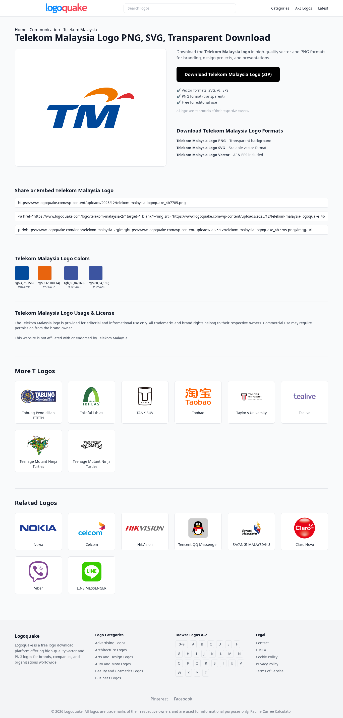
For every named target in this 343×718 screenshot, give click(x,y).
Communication (45, 29)
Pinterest (159, 699)
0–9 (182, 644)
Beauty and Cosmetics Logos (119, 671)
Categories (280, 8)
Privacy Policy (267, 664)
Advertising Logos (110, 642)
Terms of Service (269, 671)
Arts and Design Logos (114, 657)
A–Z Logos (303, 8)
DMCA (261, 649)
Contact (262, 642)
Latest (323, 8)
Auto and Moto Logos (113, 664)
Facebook (183, 699)
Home (20, 29)
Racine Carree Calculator (271, 711)
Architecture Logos (111, 649)
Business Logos (108, 678)
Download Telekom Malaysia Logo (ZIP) (228, 74)
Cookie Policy (266, 657)
